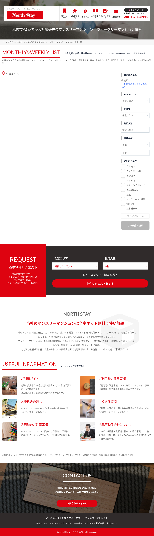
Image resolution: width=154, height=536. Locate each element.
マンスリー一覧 (64, 16)
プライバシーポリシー (76, 523)
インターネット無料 (135, 199)
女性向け (130, 166)
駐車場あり (131, 208)
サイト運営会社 (96, 523)
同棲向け (130, 175)
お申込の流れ (105, 16)
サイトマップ (56, 523)
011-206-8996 (137, 17)
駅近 (128, 194)
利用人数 (110, 258)
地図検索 (85, 16)
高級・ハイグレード (135, 185)
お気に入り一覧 (137, 10)
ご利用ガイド (95, 16)
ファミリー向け (133, 171)
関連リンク (41, 523)
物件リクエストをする (100, 283)
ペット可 (130, 180)
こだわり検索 (74, 16)
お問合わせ (115, 16)
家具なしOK (132, 189)
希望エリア (61, 258)
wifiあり (130, 203)
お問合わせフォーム (77, 503)
